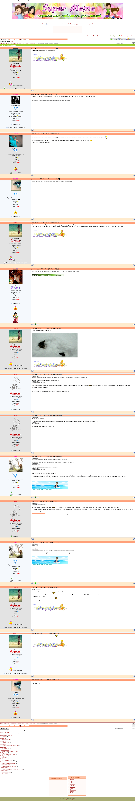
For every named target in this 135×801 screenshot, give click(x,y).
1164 (60, 415)
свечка (72, 785)
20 (18, 485)
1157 (57, 94)
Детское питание (4, 750)
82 (26, 39)
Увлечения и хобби (5, 764)
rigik (71, 781)
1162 (60, 328)
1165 (60, 456)
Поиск (132, 35)
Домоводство (3, 767)
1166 (58, 501)
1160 (58, 222)
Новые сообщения (104, 35)
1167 (58, 542)
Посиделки (32, 43)
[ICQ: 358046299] (36, 324)
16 (18, 118)
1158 (58, 133)
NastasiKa (13, 41)
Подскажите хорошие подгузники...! (11, 751)
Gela (71, 782)
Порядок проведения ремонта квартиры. (12, 769)
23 (18, 403)
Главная (44, 24)
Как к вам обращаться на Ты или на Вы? (12, 730)
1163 (60, 374)
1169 (58, 633)
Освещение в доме (6, 772)
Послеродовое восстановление (8, 761)
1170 (58, 679)
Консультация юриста (6, 735)
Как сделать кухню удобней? (9, 766)
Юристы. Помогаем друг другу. (10, 733)
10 (18, 161)
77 (18, 39)
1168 (57, 587)
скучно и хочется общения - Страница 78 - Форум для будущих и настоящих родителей (70, 24)
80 (23, 39)
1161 (57, 269)
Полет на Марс (5, 742)
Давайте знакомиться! (6, 732)
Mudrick (72, 793)
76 (16, 39)
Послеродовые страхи (7, 760)
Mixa (71, 788)
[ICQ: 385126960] (36, 497)
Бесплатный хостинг (66, 800)
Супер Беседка (25, 43)
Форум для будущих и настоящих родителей (10, 43)
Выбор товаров (4, 753)
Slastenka (72, 779)
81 (25, 39)
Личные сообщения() (92, 35)
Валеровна (73, 790)
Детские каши (5, 748)
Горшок (4, 757)
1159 (58, 179)
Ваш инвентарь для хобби (8, 763)
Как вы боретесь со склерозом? (10, 745)
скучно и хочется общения (42, 43)
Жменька (72, 787)
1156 (57, 48)
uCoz (73, 800)
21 (18, 75)
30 (18, 297)
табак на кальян (6, 739)
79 (21, 39)
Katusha (72, 791)
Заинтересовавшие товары (8, 754)
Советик (4, 736)
